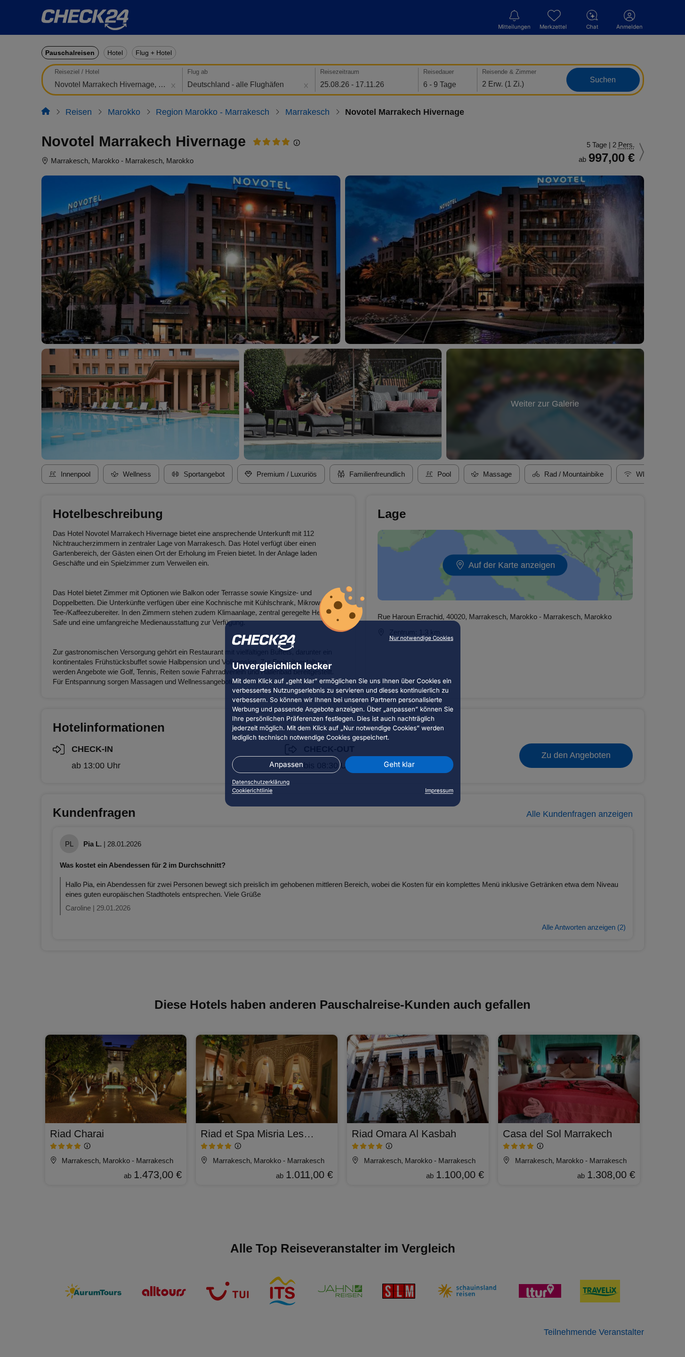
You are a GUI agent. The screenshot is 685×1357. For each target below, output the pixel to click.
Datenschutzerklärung (261, 782)
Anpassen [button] (286, 764)
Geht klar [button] (399, 764)
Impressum (439, 790)
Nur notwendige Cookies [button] (421, 638)
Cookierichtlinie (252, 790)
